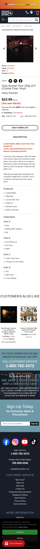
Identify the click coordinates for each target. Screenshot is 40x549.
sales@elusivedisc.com (20, 469)
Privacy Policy (20, 501)
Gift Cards (20, 486)
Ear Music (10, 68)
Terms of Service (20, 504)
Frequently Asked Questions (20, 492)
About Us (20, 517)
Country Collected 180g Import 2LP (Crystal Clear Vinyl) (28, 330)
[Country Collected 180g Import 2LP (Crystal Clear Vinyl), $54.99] (28, 315)
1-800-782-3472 (20, 365)
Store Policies (20, 498)
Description (20, 137)
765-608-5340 (20, 462)
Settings (20, 538)
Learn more (23, 527)
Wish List (20, 483)
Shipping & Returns (20, 495)
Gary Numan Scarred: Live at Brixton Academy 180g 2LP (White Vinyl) (8, 331)
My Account (20, 480)
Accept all (20, 532)
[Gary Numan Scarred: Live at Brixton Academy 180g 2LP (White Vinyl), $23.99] (8, 315)
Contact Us (20, 489)
